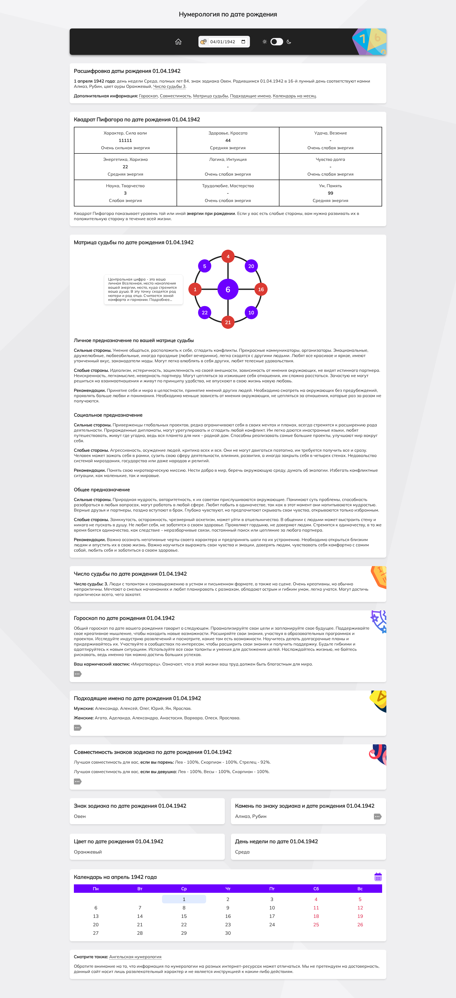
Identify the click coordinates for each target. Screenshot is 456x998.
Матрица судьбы (210, 95)
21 (140, 925)
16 (228, 916)
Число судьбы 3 (169, 86)
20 (96, 925)
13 (96, 916)
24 (272, 925)
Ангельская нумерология (135, 956)
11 (316, 908)
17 (272, 916)
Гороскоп (148, 95)
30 (228, 933)
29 (184, 933)
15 (184, 916)
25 (316, 925)
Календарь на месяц (294, 95)
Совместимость (175, 95)
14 (140, 916)
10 (272, 908)
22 (184, 925)
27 (96, 933)
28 (140, 933)
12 (360, 908)
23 (228, 925)
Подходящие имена (250, 95)
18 (316, 916)
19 (360, 916)
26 (360, 925)
